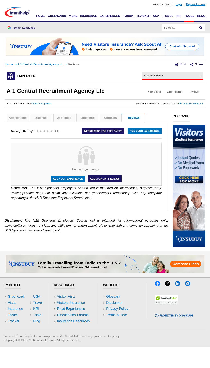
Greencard (57, 15)
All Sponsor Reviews (105, 178)
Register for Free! (195, 4)
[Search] (201, 27)
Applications (18, 117)
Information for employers (103, 131)
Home (40, 15)
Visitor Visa (66, 296)
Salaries (41, 117)
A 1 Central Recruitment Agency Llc (40, 64)
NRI (178, 15)
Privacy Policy (117, 309)
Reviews (134, 117)
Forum (128, 15)
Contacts (110, 117)
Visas (73, 15)
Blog (201, 15)
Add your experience (145, 131)
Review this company (191, 103)
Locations (87, 117)
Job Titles (64, 117)
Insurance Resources (73, 321)
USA (156, 15)
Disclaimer (114, 303)
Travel (167, 15)
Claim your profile (41, 103)
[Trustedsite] (166, 303)
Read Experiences (71, 309)
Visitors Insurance (71, 303)
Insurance (88, 15)
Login (179, 4)
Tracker (143, 15)
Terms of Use (116, 315)
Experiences (110, 15)
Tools (189, 15)
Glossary (113, 296)
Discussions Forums (73, 315)
